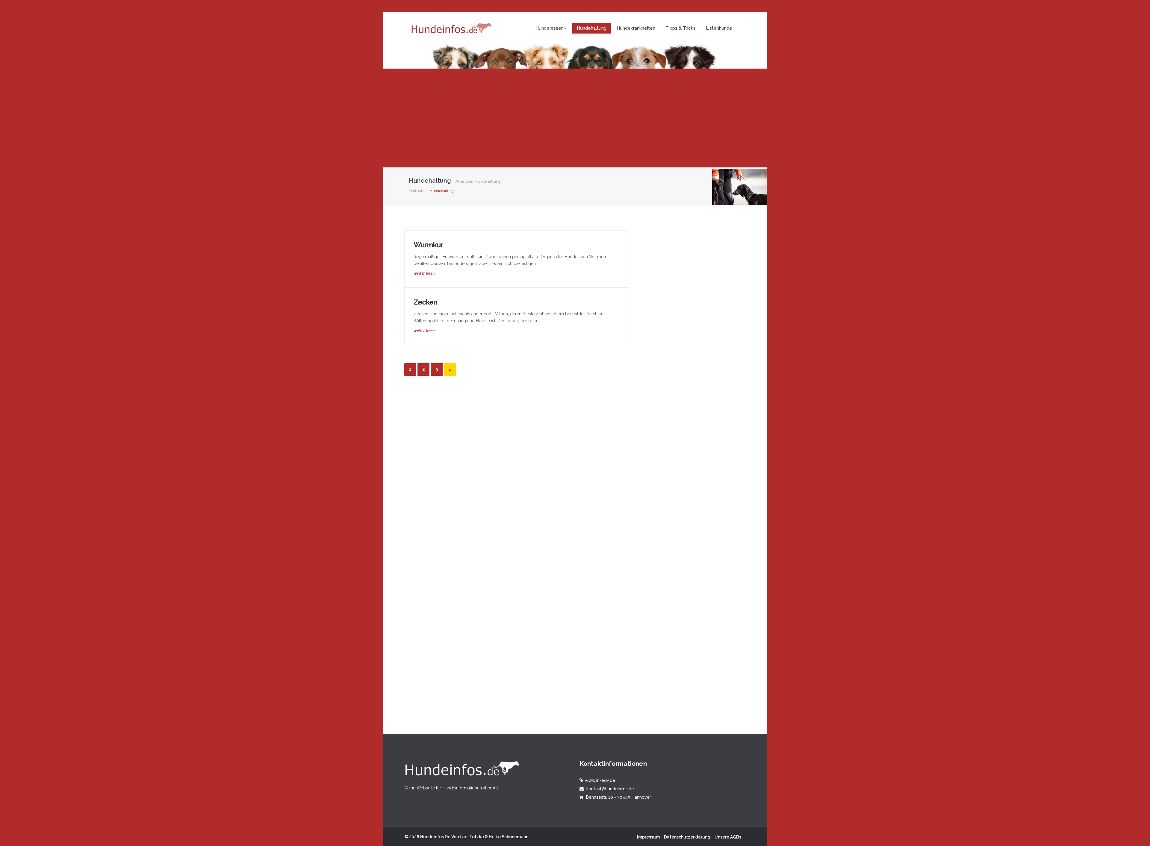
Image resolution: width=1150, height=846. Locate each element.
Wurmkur (428, 244)
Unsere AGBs (728, 837)
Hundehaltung (591, 28)
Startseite (416, 191)
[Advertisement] (575, 118)
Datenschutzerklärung (687, 837)
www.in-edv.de (600, 780)
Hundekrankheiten (636, 28)
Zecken (425, 302)
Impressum (648, 837)
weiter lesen (424, 273)
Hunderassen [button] (549, 28)
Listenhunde (719, 28)
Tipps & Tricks (680, 28)
